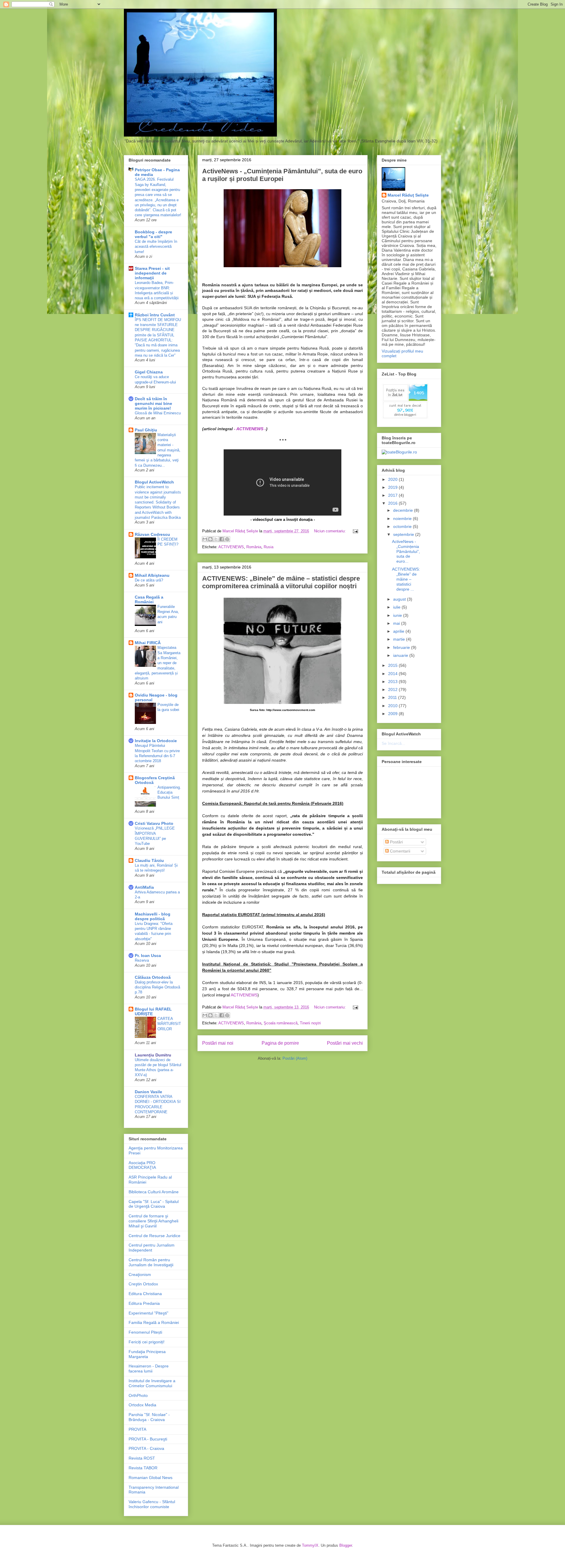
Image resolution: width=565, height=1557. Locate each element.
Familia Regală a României (154, 1322)
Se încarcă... (393, 743)
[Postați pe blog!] (210, 539)
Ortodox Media (142, 1405)
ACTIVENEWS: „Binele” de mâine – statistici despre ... (406, 579)
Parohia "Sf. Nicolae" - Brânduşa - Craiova (149, 1417)
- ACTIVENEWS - (250, 428)
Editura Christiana (145, 1293)
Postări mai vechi (345, 1043)
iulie (397, 607)
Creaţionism (140, 1274)
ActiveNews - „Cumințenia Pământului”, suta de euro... (406, 551)
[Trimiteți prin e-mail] (205, 539)
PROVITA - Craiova (146, 1448)
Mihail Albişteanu (152, 575)
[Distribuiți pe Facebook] (222, 539)
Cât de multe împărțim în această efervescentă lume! (156, 246)
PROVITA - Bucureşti (148, 1439)
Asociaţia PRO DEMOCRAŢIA (142, 1165)
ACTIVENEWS (231, 547)
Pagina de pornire (280, 1043)
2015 (393, 665)
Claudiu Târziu (149, 860)
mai (397, 623)
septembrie (404, 534)
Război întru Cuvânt (155, 315)
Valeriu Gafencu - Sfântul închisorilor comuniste (152, 1504)
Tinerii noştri (310, 1023)
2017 (393, 495)
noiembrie (403, 518)
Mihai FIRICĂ (148, 642)
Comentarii (399, 851)
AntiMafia (144, 887)
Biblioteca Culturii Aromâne (154, 1191)
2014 (393, 673)
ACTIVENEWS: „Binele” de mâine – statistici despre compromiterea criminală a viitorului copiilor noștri (281, 582)
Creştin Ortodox (143, 1284)
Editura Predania (144, 1303)
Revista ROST (142, 1458)
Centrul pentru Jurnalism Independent (152, 1247)
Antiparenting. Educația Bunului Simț (169, 792)
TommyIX (310, 1545)
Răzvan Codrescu (152, 534)
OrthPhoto (138, 1395)
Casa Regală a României (149, 599)
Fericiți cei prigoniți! (146, 1342)
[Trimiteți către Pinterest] (227, 539)
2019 (393, 487)
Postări (396, 842)
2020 (393, 479)
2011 (393, 697)
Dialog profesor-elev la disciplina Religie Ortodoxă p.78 (157, 987)
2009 (393, 713)
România (253, 547)
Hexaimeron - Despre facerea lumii (149, 1368)
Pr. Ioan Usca (148, 955)
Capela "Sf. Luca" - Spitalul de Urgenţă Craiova (154, 1204)
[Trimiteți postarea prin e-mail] (354, 531)
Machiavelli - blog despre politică (152, 916)
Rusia (268, 547)
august (400, 599)
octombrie (403, 526)
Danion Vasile (148, 1091)
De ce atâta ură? (149, 580)
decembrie (403, 510)
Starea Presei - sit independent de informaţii (152, 273)
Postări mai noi (217, 1043)
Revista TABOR (143, 1467)
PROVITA (137, 1429)
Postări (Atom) (294, 1058)
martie (399, 639)
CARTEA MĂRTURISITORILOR (169, 1023)
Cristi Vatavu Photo (154, 823)
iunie (398, 615)
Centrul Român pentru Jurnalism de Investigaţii (151, 1262)
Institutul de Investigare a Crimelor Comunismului (152, 1383)
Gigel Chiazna (149, 372)
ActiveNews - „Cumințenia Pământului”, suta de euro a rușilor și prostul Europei (282, 174)
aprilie (399, 631)
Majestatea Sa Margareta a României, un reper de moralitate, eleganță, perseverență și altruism (157, 662)
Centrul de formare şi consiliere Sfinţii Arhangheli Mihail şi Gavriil (153, 1221)
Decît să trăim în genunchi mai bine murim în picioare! (153, 403)
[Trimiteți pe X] (216, 539)
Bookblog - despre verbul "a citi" (153, 234)
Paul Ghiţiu (146, 430)
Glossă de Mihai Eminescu (158, 413)
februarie (402, 647)
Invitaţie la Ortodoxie (156, 740)
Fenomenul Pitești (145, 1332)
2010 (393, 705)
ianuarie (401, 655)
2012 (393, 689)
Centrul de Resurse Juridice (154, 1235)
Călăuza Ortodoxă (153, 977)
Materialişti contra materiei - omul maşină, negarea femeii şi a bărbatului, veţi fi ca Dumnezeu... (157, 450)
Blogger (345, 1545)
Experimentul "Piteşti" (148, 1313)
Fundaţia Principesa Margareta (147, 1354)
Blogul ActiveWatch (154, 482)
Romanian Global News (150, 1477)
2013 (393, 681)
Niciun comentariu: (330, 531)
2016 (393, 503)
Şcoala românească (281, 1023)
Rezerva (142, 960)
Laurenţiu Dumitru (153, 1055)
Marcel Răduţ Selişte (408, 195)
